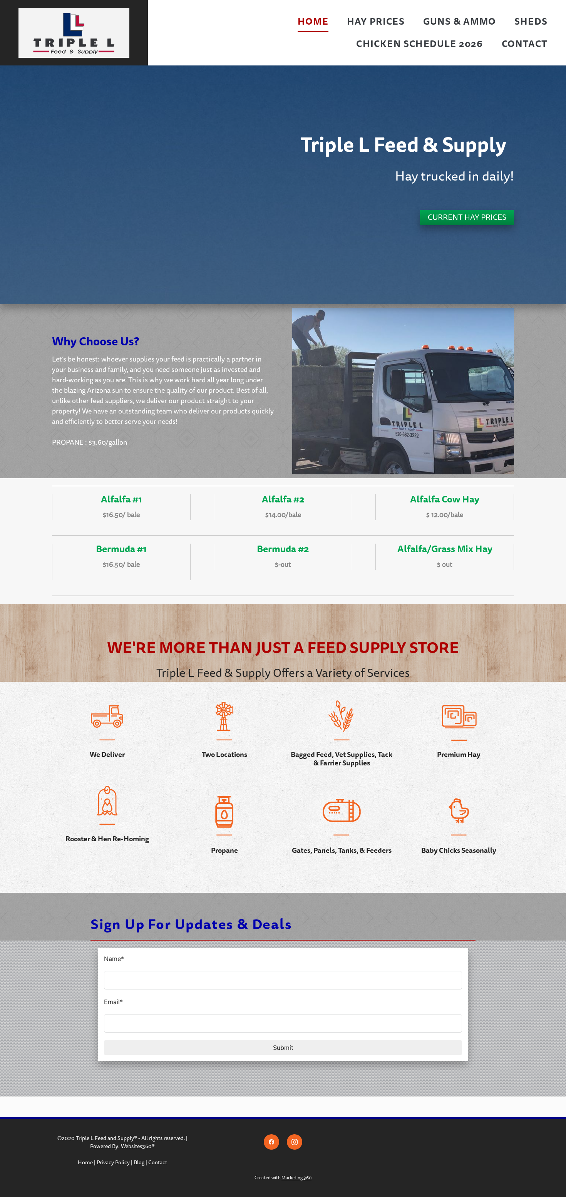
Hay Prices (376, 21)
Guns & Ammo (459, 21)
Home (313, 21)
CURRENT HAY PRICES (467, 217)
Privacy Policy (113, 1162)
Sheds (531, 21)
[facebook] (271, 1142)
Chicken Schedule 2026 (419, 43)
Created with (283, 1178)
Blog (139, 1162)
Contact (525, 43)
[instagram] (294, 1142)
